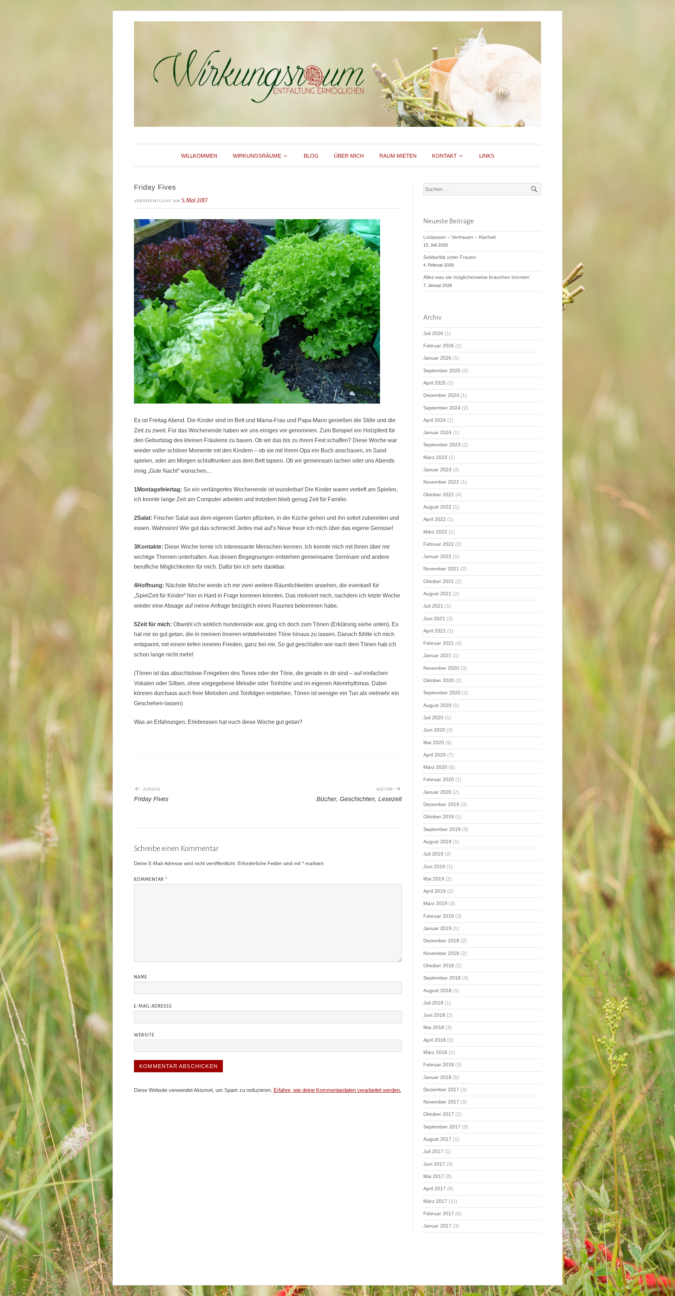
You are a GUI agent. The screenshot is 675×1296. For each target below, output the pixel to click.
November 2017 (441, 1102)
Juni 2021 (434, 618)
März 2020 (435, 767)
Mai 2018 (433, 1027)
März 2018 (435, 1052)
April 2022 (434, 519)
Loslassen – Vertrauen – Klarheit (459, 237)
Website (144, 1035)
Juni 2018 (434, 1015)
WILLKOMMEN (199, 156)
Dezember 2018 (441, 940)
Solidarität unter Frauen (449, 257)
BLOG (311, 156)
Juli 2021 (433, 606)
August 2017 (437, 1139)
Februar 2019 (438, 916)
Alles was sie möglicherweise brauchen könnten (476, 277)
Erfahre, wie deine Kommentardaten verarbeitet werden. (337, 1090)
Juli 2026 (433, 333)
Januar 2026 (437, 358)
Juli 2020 (433, 717)
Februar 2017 (438, 1213)
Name (140, 977)
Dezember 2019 (441, 804)
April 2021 (434, 631)
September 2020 (442, 692)
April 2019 (434, 891)
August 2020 (437, 705)
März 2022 (435, 532)
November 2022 (441, 482)
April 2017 (434, 1188)
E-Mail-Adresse (153, 1006)
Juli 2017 (433, 1151)
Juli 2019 (433, 854)
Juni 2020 (434, 730)
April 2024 (434, 420)
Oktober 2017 (438, 1114)
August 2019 (437, 841)
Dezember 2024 (441, 395)
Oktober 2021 (438, 581)
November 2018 (441, 953)
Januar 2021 (437, 655)
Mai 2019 (433, 879)
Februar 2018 (438, 1064)
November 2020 (441, 668)
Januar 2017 (437, 1226)
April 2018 (434, 1040)
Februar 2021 (438, 643)
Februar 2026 (438, 345)
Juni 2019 (434, 866)
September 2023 (442, 444)
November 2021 (441, 568)
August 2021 (437, 593)
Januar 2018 (437, 1077)
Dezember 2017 (441, 1089)
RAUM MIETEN (398, 156)
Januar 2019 (437, 928)
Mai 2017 (433, 1176)
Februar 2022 (438, 544)
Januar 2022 (437, 556)
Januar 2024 (437, 432)
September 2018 (442, 978)
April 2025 (434, 383)
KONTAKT (444, 156)
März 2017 (435, 1201)
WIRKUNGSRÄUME (257, 156)
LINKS (486, 156)
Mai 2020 (433, 742)
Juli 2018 (433, 1003)
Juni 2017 (434, 1164)
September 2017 (442, 1127)
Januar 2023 (437, 469)
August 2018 (437, 990)
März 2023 (435, 457)
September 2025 (442, 370)
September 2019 (442, 829)
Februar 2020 (438, 779)
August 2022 (437, 507)
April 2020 (434, 755)
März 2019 (435, 903)
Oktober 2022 (438, 494)
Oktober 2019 (438, 816)
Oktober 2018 (438, 965)
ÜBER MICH (349, 156)
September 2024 (442, 408)
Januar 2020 (437, 792)
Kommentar (150, 879)
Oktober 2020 (438, 680)
